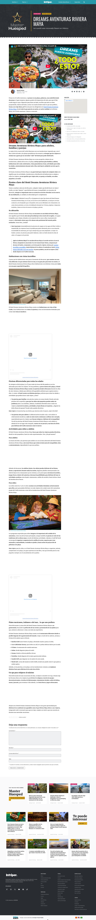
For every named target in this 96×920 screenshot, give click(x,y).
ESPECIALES (78, 873)
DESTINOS (43, 873)
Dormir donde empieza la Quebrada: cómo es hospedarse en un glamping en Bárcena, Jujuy (58, 798)
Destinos (14, 2)
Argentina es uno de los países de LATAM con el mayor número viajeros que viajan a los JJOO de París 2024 (16, 853)
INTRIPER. (16, 900)
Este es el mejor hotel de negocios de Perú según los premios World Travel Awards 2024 (58, 826)
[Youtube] (19, 889)
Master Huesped (47, 13)
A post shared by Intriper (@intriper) (30, 377)
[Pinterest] (23, 889)
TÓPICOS (43, 892)
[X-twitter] (15, 889)
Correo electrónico (14, 753)
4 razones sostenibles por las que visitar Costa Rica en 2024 (37, 852)
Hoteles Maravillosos (64, 2)
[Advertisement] (35, 323)
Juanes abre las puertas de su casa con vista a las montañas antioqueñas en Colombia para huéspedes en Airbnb (80, 853)
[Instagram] (11, 889)
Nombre (11, 747)
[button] (84, 2)
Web (10, 758)
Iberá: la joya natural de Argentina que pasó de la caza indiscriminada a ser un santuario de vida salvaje (37, 798)
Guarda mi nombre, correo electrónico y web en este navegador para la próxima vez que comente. (34, 764)
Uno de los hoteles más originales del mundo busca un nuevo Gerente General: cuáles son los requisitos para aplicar (58, 854)
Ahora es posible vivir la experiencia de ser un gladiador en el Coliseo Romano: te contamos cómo (36, 826)
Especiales (77, 2)
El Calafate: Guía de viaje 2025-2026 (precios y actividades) (78, 797)
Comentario (12, 730)
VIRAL (59, 873)
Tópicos (24, 2)
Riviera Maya (37, 13)
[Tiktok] (27, 889)
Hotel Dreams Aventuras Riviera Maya (18, 304)
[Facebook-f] (7, 889)
